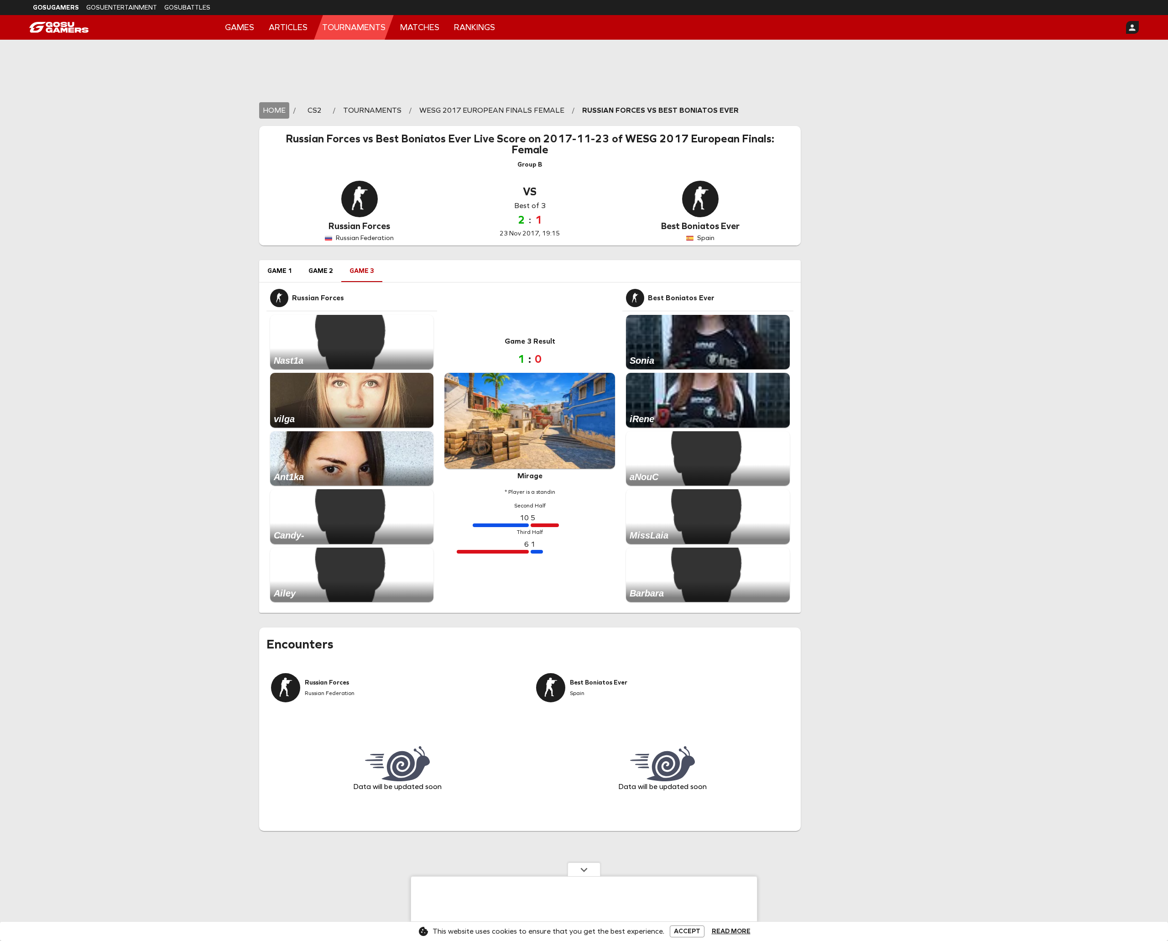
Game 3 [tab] (361, 271)
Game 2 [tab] (320, 271)
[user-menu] (1132, 27)
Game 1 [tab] (279, 271)
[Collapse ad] (584, 869)
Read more (731, 931)
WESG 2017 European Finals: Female (642, 144)
